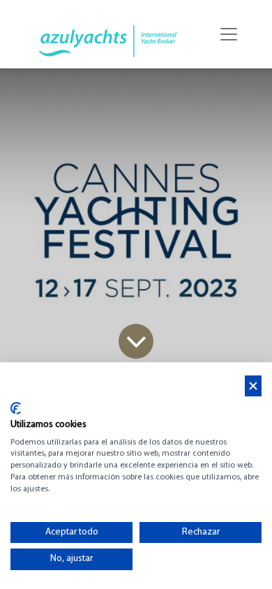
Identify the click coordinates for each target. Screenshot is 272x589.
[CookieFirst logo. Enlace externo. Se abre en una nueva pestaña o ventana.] (15, 408)
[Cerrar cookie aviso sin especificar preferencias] (253, 386)
